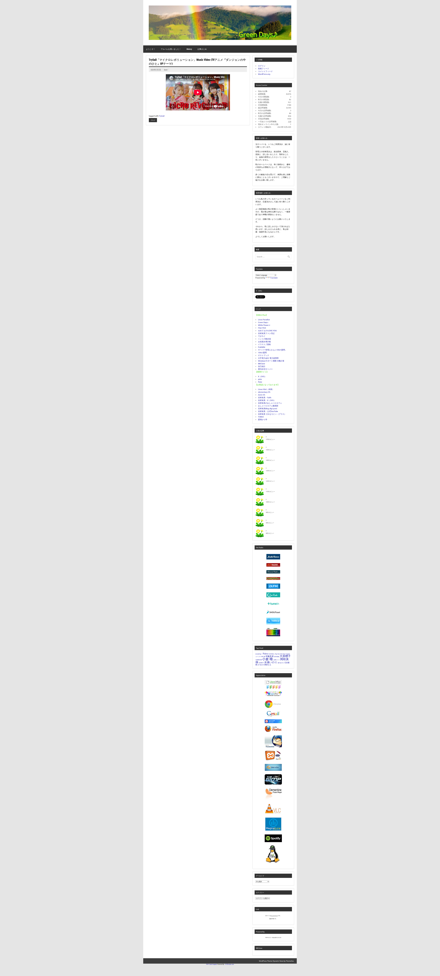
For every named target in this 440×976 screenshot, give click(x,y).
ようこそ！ (150, 49)
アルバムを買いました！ (171, 49)
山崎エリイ (276, 660)
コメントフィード (265, 71)
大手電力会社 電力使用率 (268, 358)
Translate (274, 277)
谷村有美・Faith (264, 397)
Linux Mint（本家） (266, 389)
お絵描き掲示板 (264, 341)
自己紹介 (261, 366)
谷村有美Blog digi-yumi (267, 408)
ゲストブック (263, 355)
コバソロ (257, 656)
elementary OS (264, 392)
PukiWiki (261, 347)
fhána (265, 653)
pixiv (260, 379)
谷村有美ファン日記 (266, 333)
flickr (260, 382)
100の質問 (262, 352)
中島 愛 (263, 656)
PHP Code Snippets (211, 964)
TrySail (161, 116)
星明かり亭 (262, 419)
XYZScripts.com (229, 964)
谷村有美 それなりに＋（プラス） (272, 414)
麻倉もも (267, 664)
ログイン (261, 66)
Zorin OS (261, 394)
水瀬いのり (270, 662)
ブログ (152, 120)
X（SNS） (262, 376)
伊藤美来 (269, 656)
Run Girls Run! (282, 654)
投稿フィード (263, 68)
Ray (276, 654)
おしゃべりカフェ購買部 (268, 405)
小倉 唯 (267, 659)
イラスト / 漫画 (264, 344)
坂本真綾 (276, 656)
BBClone (261, 363)
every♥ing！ (258, 654)
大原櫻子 (285, 656)
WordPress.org (264, 74)
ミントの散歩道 (264, 339)
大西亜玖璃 (258, 660)
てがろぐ (261, 336)
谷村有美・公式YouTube (268, 411)
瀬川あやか (281, 663)
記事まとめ (202, 49)
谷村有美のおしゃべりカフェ (270, 403)
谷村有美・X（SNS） (266, 400)
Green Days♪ (263, 322)
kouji (166, 69)
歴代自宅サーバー (265, 369)
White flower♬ (264, 325)
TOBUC (261, 417)
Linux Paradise (264, 319)
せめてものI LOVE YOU (267, 330)
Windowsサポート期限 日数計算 (271, 361)
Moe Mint (262, 328)
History (189, 49)
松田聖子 (261, 663)
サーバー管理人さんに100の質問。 (272, 350)
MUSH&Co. (271, 654)
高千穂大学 (261, 665)
